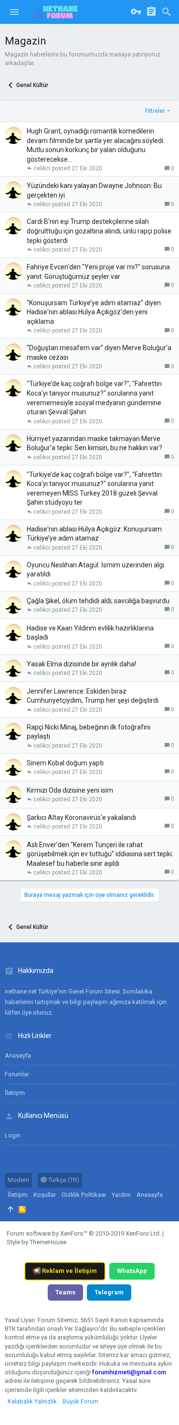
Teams (65, 1292)
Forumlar (17, 1074)
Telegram (109, 1292)
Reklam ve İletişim (65, 1270)
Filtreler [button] (155, 111)
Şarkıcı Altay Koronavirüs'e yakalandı (81, 817)
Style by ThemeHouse (36, 1242)
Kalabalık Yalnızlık (32, 1401)
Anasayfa (18, 1055)
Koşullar (44, 1194)
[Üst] (10, 1209)
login (13, 1135)
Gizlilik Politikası (84, 1194)
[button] (14, 12)
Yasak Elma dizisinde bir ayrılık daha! (81, 664)
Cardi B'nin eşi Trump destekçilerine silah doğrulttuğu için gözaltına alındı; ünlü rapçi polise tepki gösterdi (99, 231)
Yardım (121, 1194)
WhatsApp (132, 1270)
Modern (18, 1179)
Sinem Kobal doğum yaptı (65, 763)
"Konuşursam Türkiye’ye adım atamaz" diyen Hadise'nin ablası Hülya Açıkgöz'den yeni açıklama (94, 312)
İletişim (15, 1092)
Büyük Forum (80, 1401)
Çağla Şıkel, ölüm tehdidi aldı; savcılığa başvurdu (98, 601)
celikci (42, 168)
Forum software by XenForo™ (84, 1233)
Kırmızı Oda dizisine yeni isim (70, 790)
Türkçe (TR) (63, 1179)
